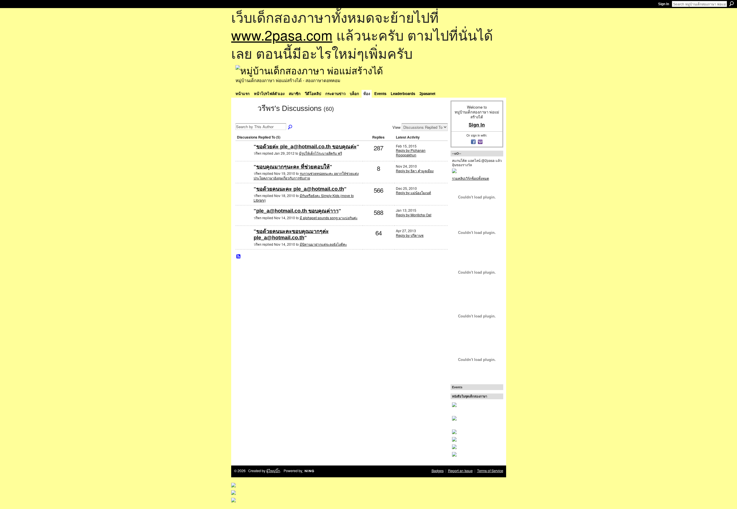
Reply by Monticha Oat (413, 214)
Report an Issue (460, 470)
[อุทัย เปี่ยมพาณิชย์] (244, 156)
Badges (438, 470)
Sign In (663, 4)
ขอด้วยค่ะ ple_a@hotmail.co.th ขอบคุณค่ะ (306, 147)
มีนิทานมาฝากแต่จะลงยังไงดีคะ (323, 244)
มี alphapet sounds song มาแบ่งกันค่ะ (329, 217)
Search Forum (290, 127)
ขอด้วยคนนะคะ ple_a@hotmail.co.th (300, 189)
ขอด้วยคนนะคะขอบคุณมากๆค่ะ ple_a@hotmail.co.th (291, 234)
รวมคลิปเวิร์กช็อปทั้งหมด (470, 178)
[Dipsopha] (244, 220)
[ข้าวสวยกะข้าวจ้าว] (244, 240)
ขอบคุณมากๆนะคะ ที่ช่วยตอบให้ (293, 167)
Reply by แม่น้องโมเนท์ (413, 192)
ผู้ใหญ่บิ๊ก (273, 470)
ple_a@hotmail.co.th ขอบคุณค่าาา (297, 211)
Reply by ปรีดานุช (409, 235)
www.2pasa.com (282, 35)
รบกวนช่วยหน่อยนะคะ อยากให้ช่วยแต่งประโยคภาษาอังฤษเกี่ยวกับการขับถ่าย (306, 175)
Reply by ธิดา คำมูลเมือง (415, 170)
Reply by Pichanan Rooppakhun (411, 152)
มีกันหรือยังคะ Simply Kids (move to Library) (304, 198)
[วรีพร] (244, 118)
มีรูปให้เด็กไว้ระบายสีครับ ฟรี (320, 153)
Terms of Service (490, 470)
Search (731, 3)
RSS (238, 256)
